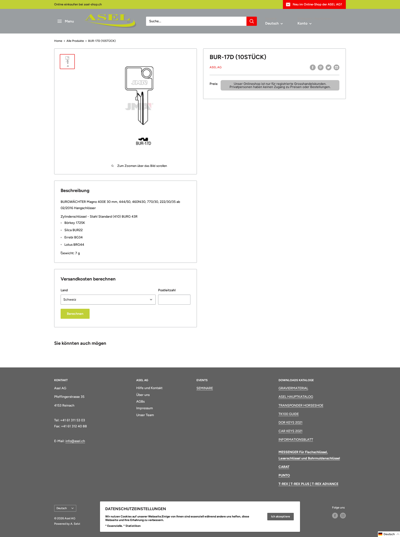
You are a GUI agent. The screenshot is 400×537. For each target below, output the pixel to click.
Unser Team (145, 415)
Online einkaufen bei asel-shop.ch (78, 4)
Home (58, 41)
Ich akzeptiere (280, 516)
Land (64, 290)
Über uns (143, 395)
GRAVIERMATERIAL (293, 388)
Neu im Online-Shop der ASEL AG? (317, 4)
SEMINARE (204, 388)
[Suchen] (251, 21)
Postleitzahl (167, 290)
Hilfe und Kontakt (149, 388)
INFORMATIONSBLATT (296, 440)
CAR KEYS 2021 (290, 431)
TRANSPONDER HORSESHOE (301, 405)
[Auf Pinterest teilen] (321, 67)
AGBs (140, 401)
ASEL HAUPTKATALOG (296, 397)
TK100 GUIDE (289, 414)
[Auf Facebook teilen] (313, 67)
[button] (389, 534)
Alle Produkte (75, 41)
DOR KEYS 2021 (290, 422)
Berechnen (75, 314)
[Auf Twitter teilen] (328, 67)
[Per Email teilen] (336, 67)
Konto (303, 23)
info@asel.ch (75, 441)
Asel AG (216, 67)
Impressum (144, 408)
